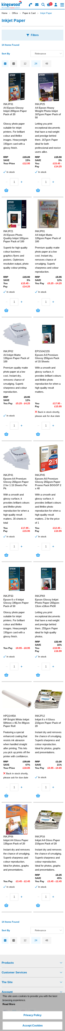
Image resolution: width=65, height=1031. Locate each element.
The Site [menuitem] (7, 982)
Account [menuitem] (7, 991)
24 (35, 63)
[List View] (13, 63)
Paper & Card (29, 13)
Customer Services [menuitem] (14, 972)
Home (4, 13)
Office (15, 13)
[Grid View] (5, 63)
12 (25, 63)
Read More (8, 1004)
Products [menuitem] (8, 962)
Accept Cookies (32, 1025)
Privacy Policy (33, 1015)
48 (46, 63)
